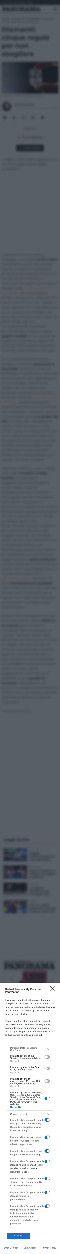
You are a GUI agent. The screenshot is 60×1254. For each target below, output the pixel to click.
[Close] (53, 989)
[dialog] (30, 1118)
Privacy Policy (49, 1247)
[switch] (47, 1057)
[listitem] (30, 1049)
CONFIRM (19, 1236)
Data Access (30, 1247)
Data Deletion (11, 1247)
